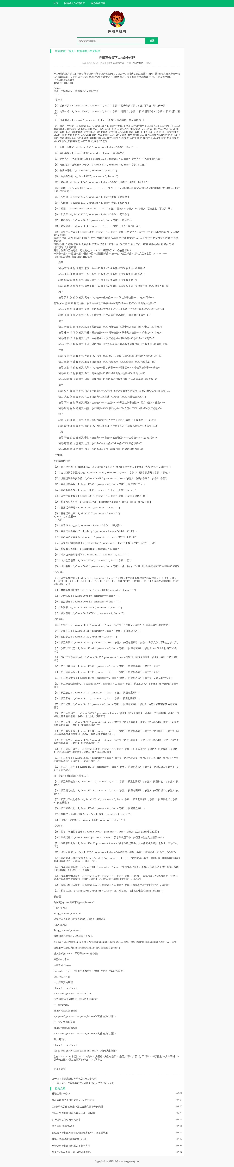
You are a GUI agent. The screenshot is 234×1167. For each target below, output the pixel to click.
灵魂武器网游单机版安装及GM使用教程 (73, 1100)
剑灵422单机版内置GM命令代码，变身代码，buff (87, 1083)
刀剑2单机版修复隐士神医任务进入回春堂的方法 (77, 1106)
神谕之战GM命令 (61, 1093)
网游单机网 (117, 31)
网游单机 (114, 1161)
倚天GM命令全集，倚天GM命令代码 (71, 1152)
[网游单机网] (117, 27)
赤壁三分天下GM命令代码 (117, 57)
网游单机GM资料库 (88, 51)
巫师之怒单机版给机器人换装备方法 (71, 1146)
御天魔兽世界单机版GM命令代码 (78, 1078)
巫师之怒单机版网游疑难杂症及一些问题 (73, 1113)
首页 (55, 3)
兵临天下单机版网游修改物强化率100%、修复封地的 (80, 1132)
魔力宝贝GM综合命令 (63, 1126)
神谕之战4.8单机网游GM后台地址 (70, 1139)
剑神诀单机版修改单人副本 (66, 1119)
